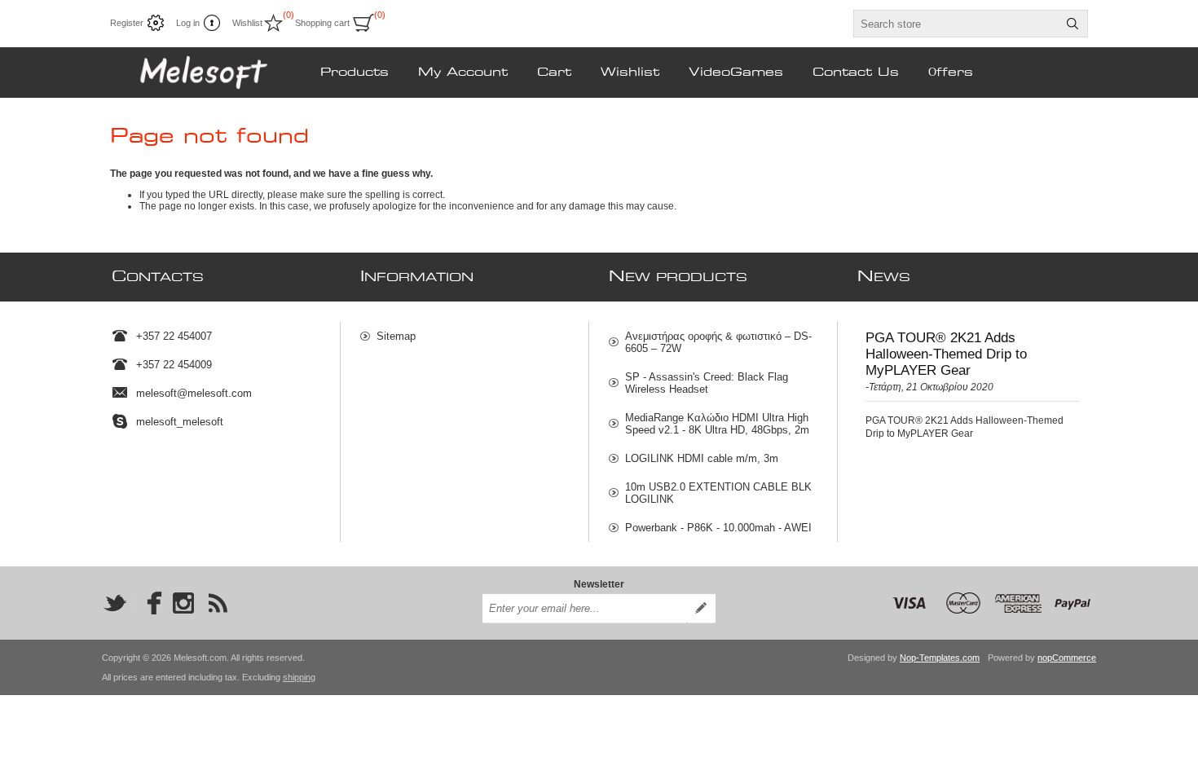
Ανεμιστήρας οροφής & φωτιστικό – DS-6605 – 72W (718, 342)
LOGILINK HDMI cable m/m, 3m (701, 458)
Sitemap (396, 336)
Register (126, 23)
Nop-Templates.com (940, 657)
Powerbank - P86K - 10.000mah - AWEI (718, 528)
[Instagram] (183, 603)
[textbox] (956, 24)
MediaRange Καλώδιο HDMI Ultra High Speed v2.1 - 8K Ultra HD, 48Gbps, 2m (717, 424)
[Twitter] (115, 603)
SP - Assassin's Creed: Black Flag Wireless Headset (706, 383)
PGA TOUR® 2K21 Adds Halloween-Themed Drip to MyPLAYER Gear (946, 354)
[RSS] (218, 603)
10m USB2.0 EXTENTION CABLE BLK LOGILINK (718, 493)
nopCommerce (1066, 657)
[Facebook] (149, 603)
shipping (299, 677)
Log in (188, 23)
